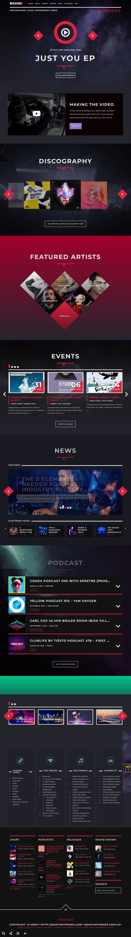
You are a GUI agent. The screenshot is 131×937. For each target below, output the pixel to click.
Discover (75, 126)
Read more (22, 535)
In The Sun (80, 871)
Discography (68, 928)
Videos (20, 928)
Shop (111, 928)
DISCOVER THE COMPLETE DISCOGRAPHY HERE (65, 224)
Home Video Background (95, 928)
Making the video (92, 104)
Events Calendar (44, 928)
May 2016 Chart (25, 872)
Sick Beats (109, 855)
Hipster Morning (112, 863)
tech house (36, 630)
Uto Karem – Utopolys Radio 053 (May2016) (54, 877)
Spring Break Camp (104, 397)
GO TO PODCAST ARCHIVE (65, 664)
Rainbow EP (80, 846)
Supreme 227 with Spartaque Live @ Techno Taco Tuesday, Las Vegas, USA (51, 850)
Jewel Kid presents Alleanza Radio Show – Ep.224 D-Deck (50, 864)
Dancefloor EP (82, 879)
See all (41, 896)
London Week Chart (24, 855)
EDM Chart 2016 (25, 863)
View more (26, 382)
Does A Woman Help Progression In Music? (56, 484)
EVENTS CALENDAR (65, 424)
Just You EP (80, 855)
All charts (15, 889)
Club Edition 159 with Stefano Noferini (54, 887)
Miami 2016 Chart (26, 846)
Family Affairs (111, 846)
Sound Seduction (112, 871)
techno (34, 610)
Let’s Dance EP (82, 863)
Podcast (30, 928)
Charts (57, 928)
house (34, 590)
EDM (33, 650)
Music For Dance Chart (26, 881)
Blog (79, 928)
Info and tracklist (65, 75)
